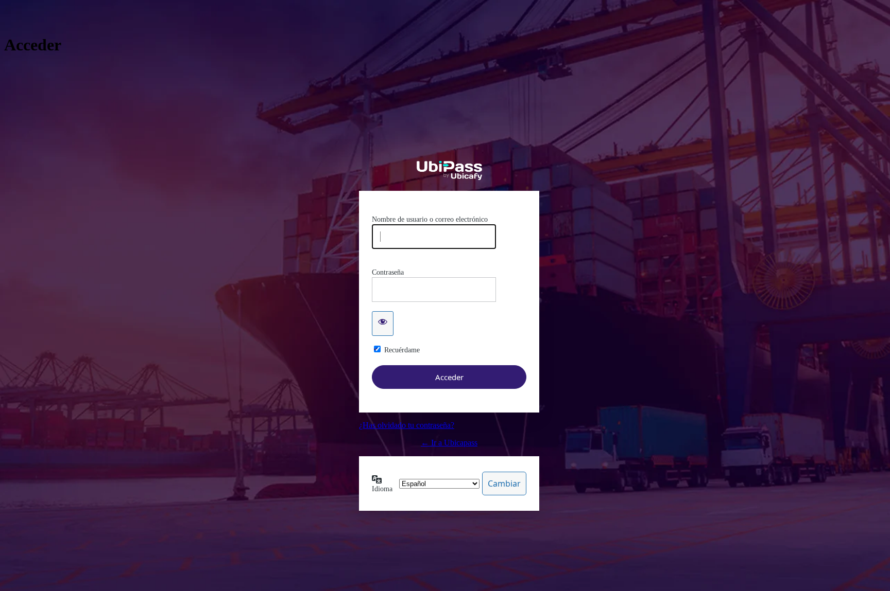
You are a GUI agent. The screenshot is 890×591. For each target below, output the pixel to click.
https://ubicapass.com (449, 170)
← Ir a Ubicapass (449, 442)
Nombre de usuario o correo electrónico (430, 219)
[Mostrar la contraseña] (382, 323)
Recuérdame (402, 350)
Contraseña (388, 272)
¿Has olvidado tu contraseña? (406, 425)
